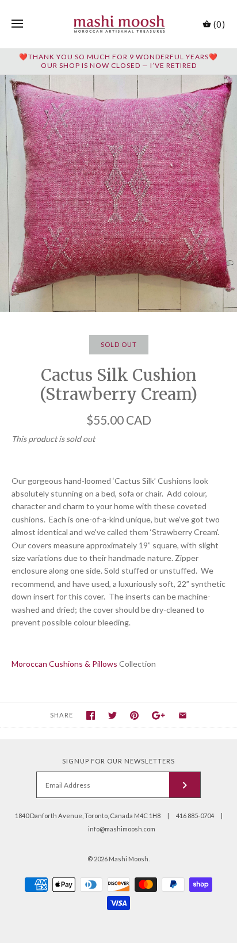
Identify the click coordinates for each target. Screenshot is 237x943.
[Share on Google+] (158, 715)
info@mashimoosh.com (121, 829)
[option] (118, 193)
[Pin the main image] (134, 715)
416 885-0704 (195, 815)
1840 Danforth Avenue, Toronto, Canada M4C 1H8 (87, 815)
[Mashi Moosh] (118, 24)
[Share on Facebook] (90, 715)
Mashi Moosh (128, 858)
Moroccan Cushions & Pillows (64, 664)
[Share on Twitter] (112, 715)
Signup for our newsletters (118, 761)
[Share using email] (182, 715)
